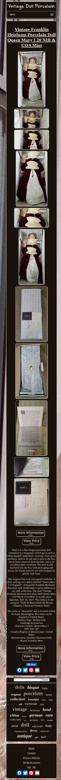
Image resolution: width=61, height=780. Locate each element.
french (24, 716)
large (51, 700)
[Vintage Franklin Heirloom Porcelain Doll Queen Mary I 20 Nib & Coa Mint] (31, 79)
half (43, 737)
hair (42, 720)
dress (33, 730)
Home (31, 748)
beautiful (33, 699)
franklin (50, 720)
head (47, 709)
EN (29, 767)
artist (42, 704)
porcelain (33, 693)
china (14, 715)
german (36, 715)
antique (24, 736)
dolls (19, 687)
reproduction (21, 731)
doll (25, 725)
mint (15, 726)
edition (37, 726)
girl (36, 737)
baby (45, 688)
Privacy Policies (31, 757)
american (44, 731)
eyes (25, 720)
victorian (31, 704)
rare (49, 715)
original (16, 694)
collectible (15, 719)
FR (34, 767)
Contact (32, 753)
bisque (33, 687)
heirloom (35, 710)
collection (17, 699)
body (48, 725)
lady (44, 700)
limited (49, 695)
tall (20, 704)
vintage (19, 709)
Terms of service (31, 762)
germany (34, 720)
